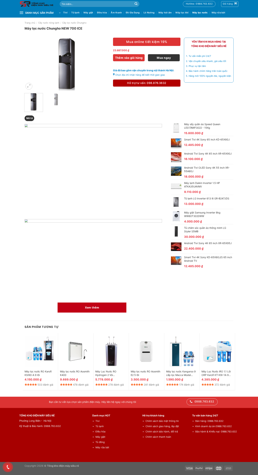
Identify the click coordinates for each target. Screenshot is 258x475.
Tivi (65, 12)
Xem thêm (92, 307)
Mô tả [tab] (29, 118)
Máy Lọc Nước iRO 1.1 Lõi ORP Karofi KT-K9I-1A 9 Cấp (216, 373)
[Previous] (30, 64)
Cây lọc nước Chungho (74, 22)
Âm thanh (116, 12)
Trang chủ (30, 22)
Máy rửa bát (218, 12)
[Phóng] (28, 86)
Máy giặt (88, 12)
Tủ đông (100, 442)
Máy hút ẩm (165, 12)
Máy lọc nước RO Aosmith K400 (75, 373)
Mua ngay (164, 57)
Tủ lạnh (75, 12)
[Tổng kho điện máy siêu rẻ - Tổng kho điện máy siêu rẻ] (36, 4)
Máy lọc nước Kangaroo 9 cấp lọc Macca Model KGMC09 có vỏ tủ (181, 373)
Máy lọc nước (200, 12)
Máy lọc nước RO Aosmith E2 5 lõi (145, 373)
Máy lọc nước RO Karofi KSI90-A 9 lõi (38, 373)
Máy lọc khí (182, 12)
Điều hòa (102, 12)
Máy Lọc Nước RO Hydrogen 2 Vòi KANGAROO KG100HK (108, 373)
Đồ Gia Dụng (133, 12)
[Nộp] (136, 4)
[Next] (103, 64)
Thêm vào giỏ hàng (129, 57)
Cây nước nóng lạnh (48, 22)
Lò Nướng (149, 12)
